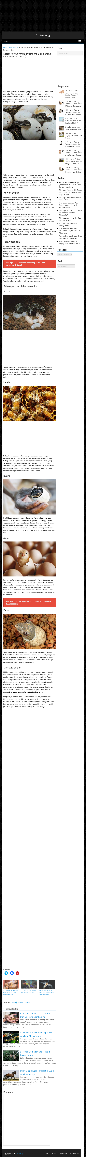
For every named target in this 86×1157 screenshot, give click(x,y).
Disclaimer (63, 1153)
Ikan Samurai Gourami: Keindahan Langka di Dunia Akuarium (69, 230)
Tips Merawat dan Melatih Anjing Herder (69, 224)
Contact (54, 1153)
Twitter (14, 1002)
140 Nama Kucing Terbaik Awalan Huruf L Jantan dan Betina (73, 144)
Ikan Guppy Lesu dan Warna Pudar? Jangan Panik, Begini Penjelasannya (70, 205)
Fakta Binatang (14, 47)
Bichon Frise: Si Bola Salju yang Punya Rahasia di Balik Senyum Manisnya (70, 184)
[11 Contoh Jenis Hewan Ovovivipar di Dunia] (29, 984)
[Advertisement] (43, 15)
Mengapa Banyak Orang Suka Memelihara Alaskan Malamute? (70, 212)
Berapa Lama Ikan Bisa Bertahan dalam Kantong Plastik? (73, 120)
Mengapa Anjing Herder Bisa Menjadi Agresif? (70, 219)
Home (5, 47)
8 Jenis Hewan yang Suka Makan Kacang (73, 128)
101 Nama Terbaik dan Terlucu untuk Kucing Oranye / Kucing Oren (72, 94)
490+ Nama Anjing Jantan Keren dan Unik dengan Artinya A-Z (74, 161)
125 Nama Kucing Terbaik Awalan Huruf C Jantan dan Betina (73, 112)
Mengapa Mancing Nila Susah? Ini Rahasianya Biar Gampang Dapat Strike (70, 192)
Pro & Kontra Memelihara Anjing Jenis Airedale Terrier (70, 242)
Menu (6, 41)
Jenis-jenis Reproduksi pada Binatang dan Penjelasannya (10, 992)
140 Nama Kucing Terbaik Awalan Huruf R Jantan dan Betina (73, 169)
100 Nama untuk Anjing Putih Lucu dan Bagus (73, 135)
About (47, 1153)
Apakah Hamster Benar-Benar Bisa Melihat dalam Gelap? (70, 237)
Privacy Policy (74, 1153)
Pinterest (27, 1002)
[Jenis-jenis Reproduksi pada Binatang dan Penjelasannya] (11, 984)
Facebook (20, 1002)
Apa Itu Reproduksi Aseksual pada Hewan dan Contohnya (46, 992)
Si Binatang (43, 35)
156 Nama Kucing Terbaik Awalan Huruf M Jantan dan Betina (73, 103)
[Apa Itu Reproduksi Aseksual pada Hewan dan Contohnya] (47, 984)
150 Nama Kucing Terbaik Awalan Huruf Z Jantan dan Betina (73, 152)
